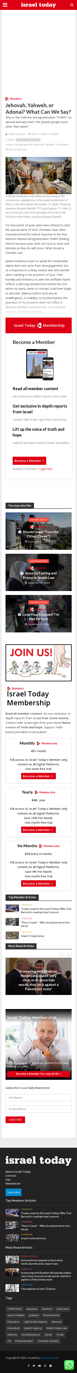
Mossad (56, 1321)
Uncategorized (23, 144)
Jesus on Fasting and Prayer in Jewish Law (40, 575)
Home (9, 144)
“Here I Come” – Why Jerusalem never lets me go (45, 924)
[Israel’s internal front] (12, 1237)
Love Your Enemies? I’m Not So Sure (41, 616)
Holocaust (63, 1309)
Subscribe (14, 1192)
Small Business (31, 1334)
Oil (9, 1341)
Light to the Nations (35, 1321)
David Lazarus (17, 134)
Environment (51, 1315)
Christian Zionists (48, 1341)
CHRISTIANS (15, 1309)
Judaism (34, 1315)
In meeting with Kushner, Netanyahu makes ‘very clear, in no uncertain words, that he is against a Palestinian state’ (38, 980)
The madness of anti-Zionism (38, 1288)
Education (13, 1321)
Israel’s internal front (33, 1238)
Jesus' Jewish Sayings (28, 139)
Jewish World (29, 1256)
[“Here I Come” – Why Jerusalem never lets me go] (12, 921)
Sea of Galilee (16, 1315)
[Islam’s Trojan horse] (12, 935)
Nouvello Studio (49, 1358)
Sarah (48, 1334)
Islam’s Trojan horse (32, 936)
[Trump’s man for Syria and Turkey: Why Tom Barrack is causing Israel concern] (12, 908)
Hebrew (12, 1334)
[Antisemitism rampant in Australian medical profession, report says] (12, 1259)
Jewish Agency (33, 1328)
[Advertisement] (38, 52)
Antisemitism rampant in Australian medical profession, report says (42, 1262)
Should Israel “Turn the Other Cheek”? (41, 534)
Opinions (26, 905)
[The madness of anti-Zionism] (12, 1288)
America (47, 1309)
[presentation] (61, 955)
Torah (60, 1334)
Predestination (24, 1341)
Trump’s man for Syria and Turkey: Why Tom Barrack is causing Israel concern (46, 910)
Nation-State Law (56, 1328)
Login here (46, 469)
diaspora (31, 1309)
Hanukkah (14, 1328)
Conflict (38, 967)
